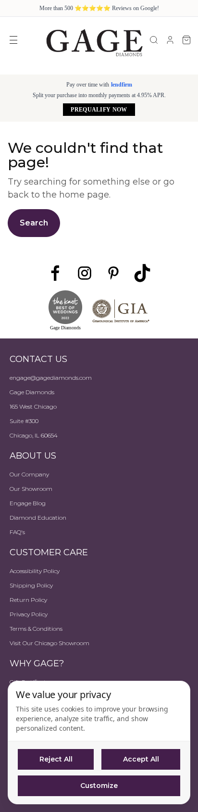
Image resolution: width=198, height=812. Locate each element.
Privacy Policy (29, 614)
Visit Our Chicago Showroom (49, 643)
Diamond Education (38, 517)
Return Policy (28, 599)
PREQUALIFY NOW (99, 109)
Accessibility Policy (35, 571)
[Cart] (186, 40)
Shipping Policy (31, 585)
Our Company (29, 474)
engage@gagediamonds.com (51, 377)
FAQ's (17, 532)
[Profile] (170, 40)
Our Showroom (31, 488)
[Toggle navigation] (13, 40)
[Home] (94, 42)
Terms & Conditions (36, 628)
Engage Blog (28, 503)
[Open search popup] (153, 40)
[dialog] (99, 742)
